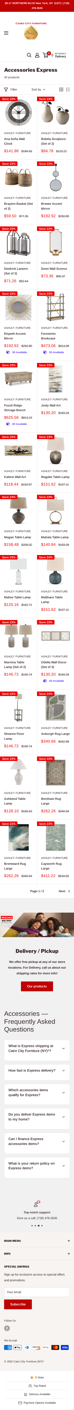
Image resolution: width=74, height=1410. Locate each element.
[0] (45, 55)
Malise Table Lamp (17, 597)
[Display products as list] (68, 89)
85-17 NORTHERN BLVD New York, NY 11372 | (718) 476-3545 (37, 6)
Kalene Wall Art (15, 477)
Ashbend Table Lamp (14, 801)
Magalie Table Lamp (55, 477)
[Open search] (29, 55)
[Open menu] (6, 33)
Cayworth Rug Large (51, 866)
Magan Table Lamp (17, 537)
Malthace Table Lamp (51, 599)
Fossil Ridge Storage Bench (14, 408)
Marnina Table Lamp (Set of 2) (15, 664)
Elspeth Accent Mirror (15, 336)
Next (62, 891)
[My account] (37, 55)
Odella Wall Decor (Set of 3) (54, 664)
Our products (37, 986)
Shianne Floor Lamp (14, 736)
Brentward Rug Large (15, 866)
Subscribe (18, 1304)
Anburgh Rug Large (55, 733)
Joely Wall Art (51, 405)
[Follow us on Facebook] (7, 1328)
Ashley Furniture (17, 133)
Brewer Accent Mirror (51, 206)
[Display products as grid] (61, 89)
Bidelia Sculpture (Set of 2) (53, 141)
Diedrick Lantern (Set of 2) (16, 271)
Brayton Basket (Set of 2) (18, 206)
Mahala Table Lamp (55, 537)
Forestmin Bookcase (48, 336)
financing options (38, 1153)
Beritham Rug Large (51, 801)
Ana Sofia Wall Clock (14, 141)
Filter (13, 89)
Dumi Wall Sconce (54, 268)
